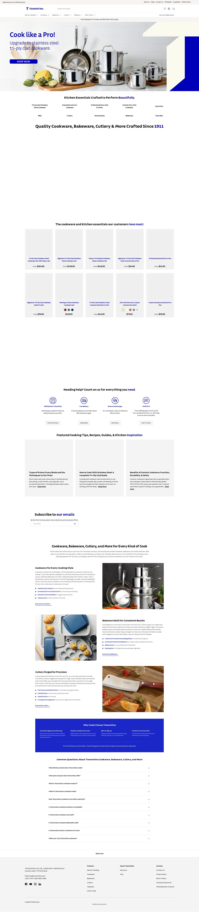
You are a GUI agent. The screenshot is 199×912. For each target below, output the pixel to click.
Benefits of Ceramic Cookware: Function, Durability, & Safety (150, 473)
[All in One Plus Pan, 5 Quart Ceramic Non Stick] (130, 287)
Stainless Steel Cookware (45, 588)
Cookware (91, 874)
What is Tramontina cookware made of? (63, 783)
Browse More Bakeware (109, 654)
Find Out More (52, 423)
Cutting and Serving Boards (46, 700)
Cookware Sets (42, 598)
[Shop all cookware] (133, 586)
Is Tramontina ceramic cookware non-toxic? (64, 830)
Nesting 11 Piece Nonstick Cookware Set (69, 304)
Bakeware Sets (109, 645)
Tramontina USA (101, 904)
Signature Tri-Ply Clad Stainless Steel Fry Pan (39, 304)
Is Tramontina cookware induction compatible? (65, 807)
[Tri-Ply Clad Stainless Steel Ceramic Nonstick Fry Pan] (99, 287)
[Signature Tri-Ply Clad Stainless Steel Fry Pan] (39, 287)
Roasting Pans (109, 648)
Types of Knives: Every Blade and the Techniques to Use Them (47, 473)
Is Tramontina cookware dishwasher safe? (64, 823)
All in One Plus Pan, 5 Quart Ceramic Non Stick (130, 304)
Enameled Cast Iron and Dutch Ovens (49, 591)
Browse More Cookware (42, 604)
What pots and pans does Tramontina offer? (64, 776)
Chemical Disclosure (163, 882)
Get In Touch (146, 423)
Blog (152, 2)
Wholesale (168, 2)
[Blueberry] (134, 310)
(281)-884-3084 (40, 878)
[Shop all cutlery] (133, 689)
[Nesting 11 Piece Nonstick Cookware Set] (69, 287)
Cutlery (90, 882)
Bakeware (91, 878)
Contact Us (159, 2)
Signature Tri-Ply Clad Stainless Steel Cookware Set (69, 260)
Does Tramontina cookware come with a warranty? (67, 799)
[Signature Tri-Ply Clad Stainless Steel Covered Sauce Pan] (130, 243)
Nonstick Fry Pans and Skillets (47, 595)
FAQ (121, 874)
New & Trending (93, 870)
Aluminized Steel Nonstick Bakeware (116, 642)
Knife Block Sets (42, 693)
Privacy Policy (161, 874)
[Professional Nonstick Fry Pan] (160, 243)
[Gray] (69, 310)
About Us (147, 2)
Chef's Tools (91, 891)
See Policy (115, 423)
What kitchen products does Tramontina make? (65, 768)
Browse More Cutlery (41, 705)
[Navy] (72, 310)
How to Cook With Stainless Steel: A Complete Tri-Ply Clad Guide (96, 473)
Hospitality (176, 2)
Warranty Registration (166, 15)
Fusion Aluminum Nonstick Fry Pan (160, 304)
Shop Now (84, 423)
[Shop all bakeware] (66, 638)
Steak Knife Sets (43, 696)
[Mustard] (123, 310)
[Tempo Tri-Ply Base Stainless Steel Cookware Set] (99, 243)
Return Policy (161, 878)
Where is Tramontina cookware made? (62, 791)
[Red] (65, 310)
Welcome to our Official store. (14, 2)
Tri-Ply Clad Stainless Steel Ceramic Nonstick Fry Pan (99, 304)
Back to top (99, 853)
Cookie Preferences (32, 902)
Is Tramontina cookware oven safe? (61, 815)
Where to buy (186, 2)
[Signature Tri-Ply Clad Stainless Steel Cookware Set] (69, 243)
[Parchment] (127, 310)
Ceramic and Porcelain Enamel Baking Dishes (118, 638)
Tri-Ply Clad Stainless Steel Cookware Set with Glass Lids (39, 260)
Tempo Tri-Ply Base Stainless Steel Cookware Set (99, 260)
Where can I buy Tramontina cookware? (63, 838)
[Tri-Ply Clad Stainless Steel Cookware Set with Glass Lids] (39, 243)
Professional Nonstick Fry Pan (160, 258)
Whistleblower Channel (165, 887)
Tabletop (90, 887)
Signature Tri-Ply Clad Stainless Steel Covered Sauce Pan (130, 260)
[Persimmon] (130, 310)
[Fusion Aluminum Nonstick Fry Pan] (160, 287)
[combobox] (94, 9)
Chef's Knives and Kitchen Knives (48, 690)
